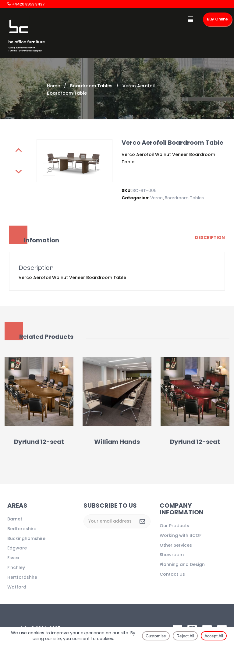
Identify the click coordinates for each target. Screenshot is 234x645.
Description (210, 237)
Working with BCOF (180, 535)
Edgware (17, 548)
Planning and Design (182, 564)
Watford (16, 587)
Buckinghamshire (26, 538)
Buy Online (217, 19)
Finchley (16, 567)
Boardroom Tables (91, 86)
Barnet (14, 519)
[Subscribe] (142, 521)
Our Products (174, 526)
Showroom (172, 555)
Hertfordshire (22, 577)
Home (53, 86)
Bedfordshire (21, 529)
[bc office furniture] (26, 35)
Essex (13, 558)
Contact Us (172, 574)
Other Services (176, 545)
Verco (156, 198)
